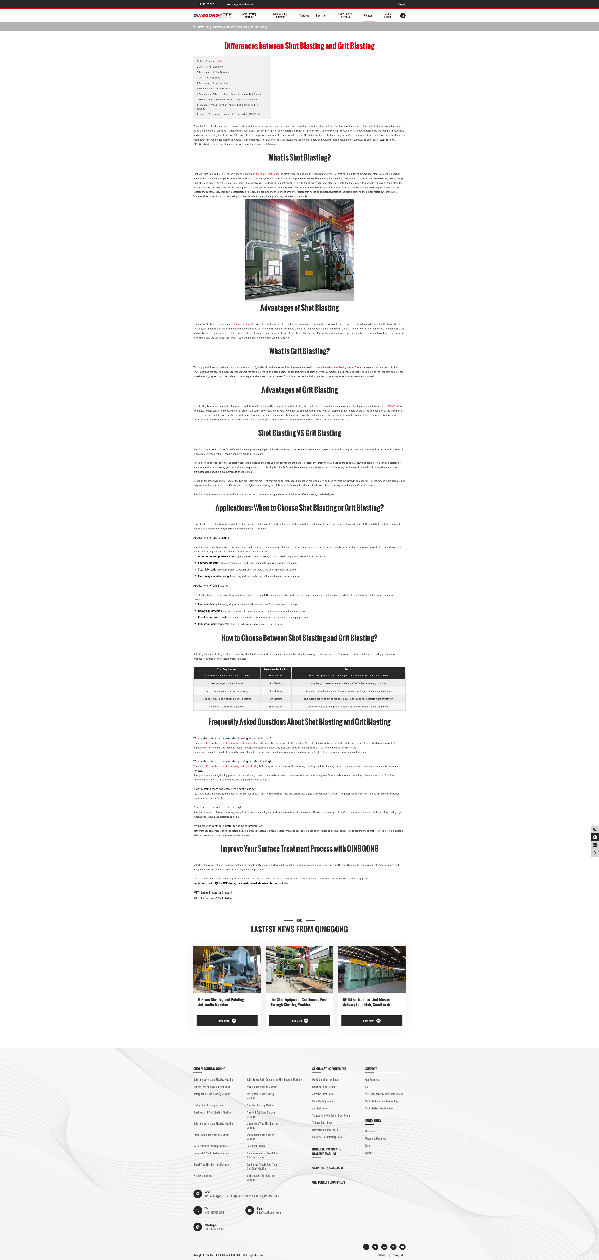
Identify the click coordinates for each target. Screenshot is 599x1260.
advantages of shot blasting (235, 324)
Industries (321, 15)
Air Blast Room (320, 1108)
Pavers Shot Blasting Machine (261, 1087)
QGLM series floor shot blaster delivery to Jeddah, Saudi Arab (366, 1002)
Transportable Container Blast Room (331, 1115)
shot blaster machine (267, 173)
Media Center (387, 15)
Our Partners (372, 1079)
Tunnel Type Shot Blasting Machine (211, 1135)
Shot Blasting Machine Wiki (379, 1108)
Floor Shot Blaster (255, 1146)
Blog (208, 27)
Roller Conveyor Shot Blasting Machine (213, 1079)
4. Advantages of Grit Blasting (212, 83)
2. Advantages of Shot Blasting (213, 72)
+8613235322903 (206, 4)
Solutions (304, 15)
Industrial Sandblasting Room (327, 1137)
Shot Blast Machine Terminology (381, 1101)
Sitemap (382, 1255)
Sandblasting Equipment (280, 15)
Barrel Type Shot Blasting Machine (211, 1164)
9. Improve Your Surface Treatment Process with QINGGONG (228, 114)
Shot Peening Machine (290, 1079)
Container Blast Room (323, 1087)
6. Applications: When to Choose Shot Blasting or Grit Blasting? (230, 93)
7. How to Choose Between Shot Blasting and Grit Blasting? (228, 99)
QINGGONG (393, 406)
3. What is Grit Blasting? (209, 77)
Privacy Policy (399, 1255)
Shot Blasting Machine (249, 15)
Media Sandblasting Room (325, 1079)
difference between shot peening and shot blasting (231, 766)
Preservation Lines (203, 1176)
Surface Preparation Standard (216, 892)
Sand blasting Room (322, 1101)
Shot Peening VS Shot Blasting (216, 898)
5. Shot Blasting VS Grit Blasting (213, 88)
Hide (219, 61)
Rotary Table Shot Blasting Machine (211, 1094)
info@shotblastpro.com (242, 4)
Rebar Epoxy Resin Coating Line (262, 1079)
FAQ (367, 1087)
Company (369, 15)
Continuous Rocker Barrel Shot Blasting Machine (262, 1155)
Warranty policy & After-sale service (384, 1094)
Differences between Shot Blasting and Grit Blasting (240, 27)
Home (201, 27)
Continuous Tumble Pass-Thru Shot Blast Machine (261, 1166)
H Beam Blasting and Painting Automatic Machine (221, 1002)
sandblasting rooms (343, 367)
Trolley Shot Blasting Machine (208, 1105)
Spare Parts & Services (345, 15)
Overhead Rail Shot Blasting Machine (212, 1112)
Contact (402, 4)
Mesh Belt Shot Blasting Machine (210, 1146)
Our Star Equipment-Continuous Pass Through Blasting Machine (298, 1002)
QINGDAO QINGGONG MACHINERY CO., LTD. (225, 1255)
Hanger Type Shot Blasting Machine (211, 1087)
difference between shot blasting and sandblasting (231, 743)
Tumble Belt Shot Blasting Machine (211, 1153)
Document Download (375, 1138)
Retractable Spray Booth (325, 1130)
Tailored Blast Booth (322, 1123)
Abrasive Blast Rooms (323, 1094)
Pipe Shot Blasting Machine (260, 1105)
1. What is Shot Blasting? (210, 66)
